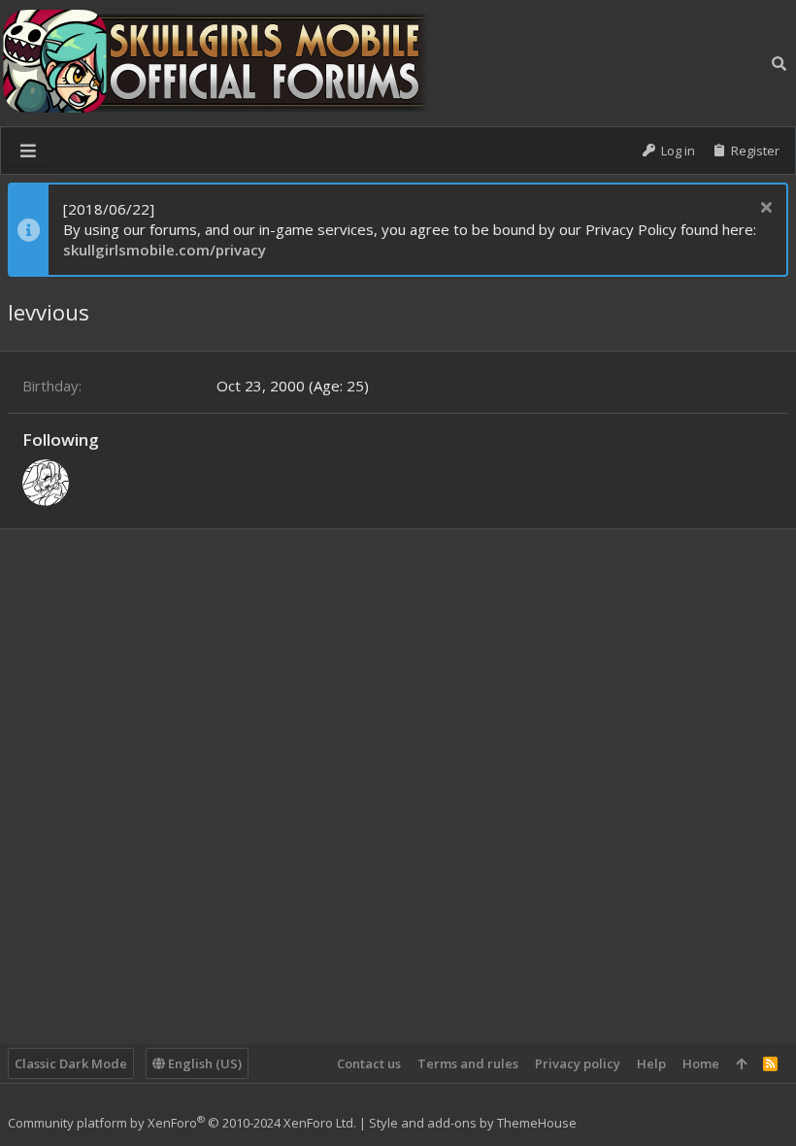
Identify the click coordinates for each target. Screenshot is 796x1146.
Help (651, 1063)
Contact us (369, 1063)
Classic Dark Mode (71, 1063)
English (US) (203, 1063)
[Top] (741, 1063)
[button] (28, 150)
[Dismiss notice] (763, 209)
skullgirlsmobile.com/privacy (164, 249)
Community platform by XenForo (182, 1122)
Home (700, 1063)
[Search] (779, 63)
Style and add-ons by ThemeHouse (473, 1122)
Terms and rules (467, 1063)
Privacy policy (577, 1063)
